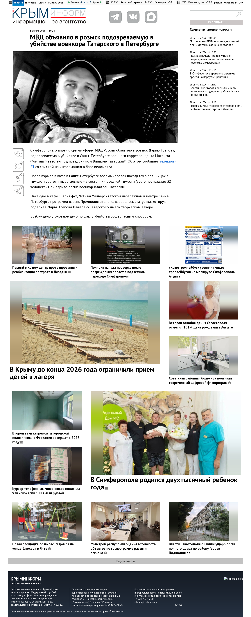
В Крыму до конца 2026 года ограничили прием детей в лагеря (82, 373)
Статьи (42, 2)
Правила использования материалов (154, 589)
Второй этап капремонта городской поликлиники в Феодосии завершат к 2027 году (45, 437)
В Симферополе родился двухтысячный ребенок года (164, 483)
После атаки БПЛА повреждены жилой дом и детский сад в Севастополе (214, 43)
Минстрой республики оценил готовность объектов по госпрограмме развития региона (123, 548)
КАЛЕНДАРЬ (216, 22)
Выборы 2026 (55, 2)
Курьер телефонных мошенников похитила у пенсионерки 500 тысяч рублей (46, 490)
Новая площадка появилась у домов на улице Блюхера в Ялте (43, 546)
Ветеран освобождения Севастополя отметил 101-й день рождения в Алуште (201, 325)
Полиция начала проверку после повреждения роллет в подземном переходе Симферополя (212, 59)
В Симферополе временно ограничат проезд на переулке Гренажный (213, 75)
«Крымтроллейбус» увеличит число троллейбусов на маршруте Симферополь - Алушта (202, 271)
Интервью (30, 2)
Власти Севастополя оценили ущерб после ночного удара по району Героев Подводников (214, 91)
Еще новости (125, 561)
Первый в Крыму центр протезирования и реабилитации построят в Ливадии (216, 107)
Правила (217, 2)
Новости (18, 2)
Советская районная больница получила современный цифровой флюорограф (200, 380)
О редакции (230, 2)
